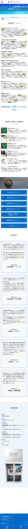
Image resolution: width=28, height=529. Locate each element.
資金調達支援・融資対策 (7, 51)
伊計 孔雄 (18, 266)
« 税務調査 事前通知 (5, 106)
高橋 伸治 (17, 331)
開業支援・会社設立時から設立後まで (10, 60)
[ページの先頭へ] (25, 522)
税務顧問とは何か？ (5, 93)
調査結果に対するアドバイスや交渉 (9, 28)
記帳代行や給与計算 (5, 69)
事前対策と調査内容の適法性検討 (9, 40)
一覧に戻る (14, 109)
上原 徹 (17, 361)
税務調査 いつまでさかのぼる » (19, 106)
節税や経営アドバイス (6, 81)
